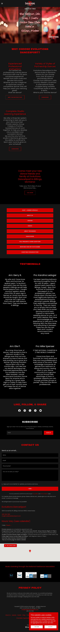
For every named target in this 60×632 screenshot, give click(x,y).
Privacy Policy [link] (35, 493)
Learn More (45, 97)
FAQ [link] (28, 615)
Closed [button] (8, 525)
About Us (30, 215)
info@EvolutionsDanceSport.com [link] (11, 516)
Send (30, 488)
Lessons (30, 220)
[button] (5, 3)
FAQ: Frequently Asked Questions (30, 241)
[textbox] (24, 433)
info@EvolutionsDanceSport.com (30, 609)
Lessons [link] (14, 615)
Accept (50, 626)
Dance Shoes (30, 236)
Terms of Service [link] (44, 493)
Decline (37, 626)
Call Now (30, 192)
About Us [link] (8, 615)
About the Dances (30, 231)
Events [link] (19, 615)
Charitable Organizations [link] (23, 618)
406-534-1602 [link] (30, 9)
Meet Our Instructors (15, 97)
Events (30, 226)
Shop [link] (23, 615)
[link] (30, 3)
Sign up (48, 432)
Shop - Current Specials (30, 210)
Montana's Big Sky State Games (30, 247)
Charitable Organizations (29, 252)
